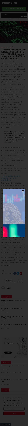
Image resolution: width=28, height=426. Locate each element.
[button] (23, 191)
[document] (14, 213)
